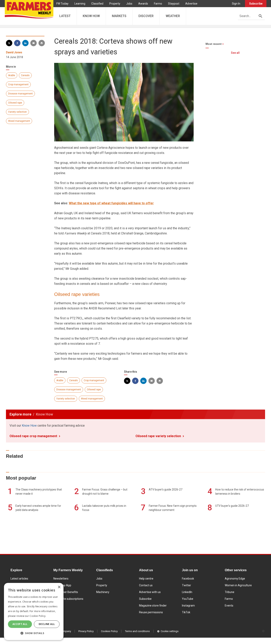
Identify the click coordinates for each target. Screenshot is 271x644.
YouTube (187, 598)
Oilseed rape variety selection (158, 436)
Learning (79, 3)
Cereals (25, 75)
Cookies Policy (109, 631)
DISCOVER (146, 16)
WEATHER (173, 16)
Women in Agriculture (238, 585)
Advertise (191, 3)
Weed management (19, 121)
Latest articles (19, 578)
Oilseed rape (15, 102)
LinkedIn (187, 592)
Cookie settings (170, 631)
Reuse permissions (151, 612)
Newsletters (60, 578)
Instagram (188, 605)
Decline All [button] (47, 624)
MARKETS (119, 16)
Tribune (229, 592)
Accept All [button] (20, 624)
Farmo (158, 3)
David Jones (14, 52)
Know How (29, 425)
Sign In (236, 3)
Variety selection (17, 111)
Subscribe (255, 3)
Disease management (20, 93)
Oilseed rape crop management (33, 436)
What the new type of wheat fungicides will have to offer (111, 203)
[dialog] (33, 611)
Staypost (173, 3)
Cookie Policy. (38, 616)
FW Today (62, 3)
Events (229, 605)
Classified (97, 3)
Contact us (146, 585)
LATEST (65, 16)
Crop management (18, 84)
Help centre (146, 578)
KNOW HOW (91, 16)
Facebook (188, 578)
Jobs (129, 3)
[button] (34, 633)
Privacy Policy (86, 631)
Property (114, 3)
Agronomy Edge (235, 578)
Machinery (102, 592)
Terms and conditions (137, 631)
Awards (143, 3)
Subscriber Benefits (65, 592)
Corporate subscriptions (68, 598)
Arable (11, 75)
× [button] (59, 587)
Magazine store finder (153, 605)
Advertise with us (150, 592)
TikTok (186, 612)
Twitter (186, 585)
